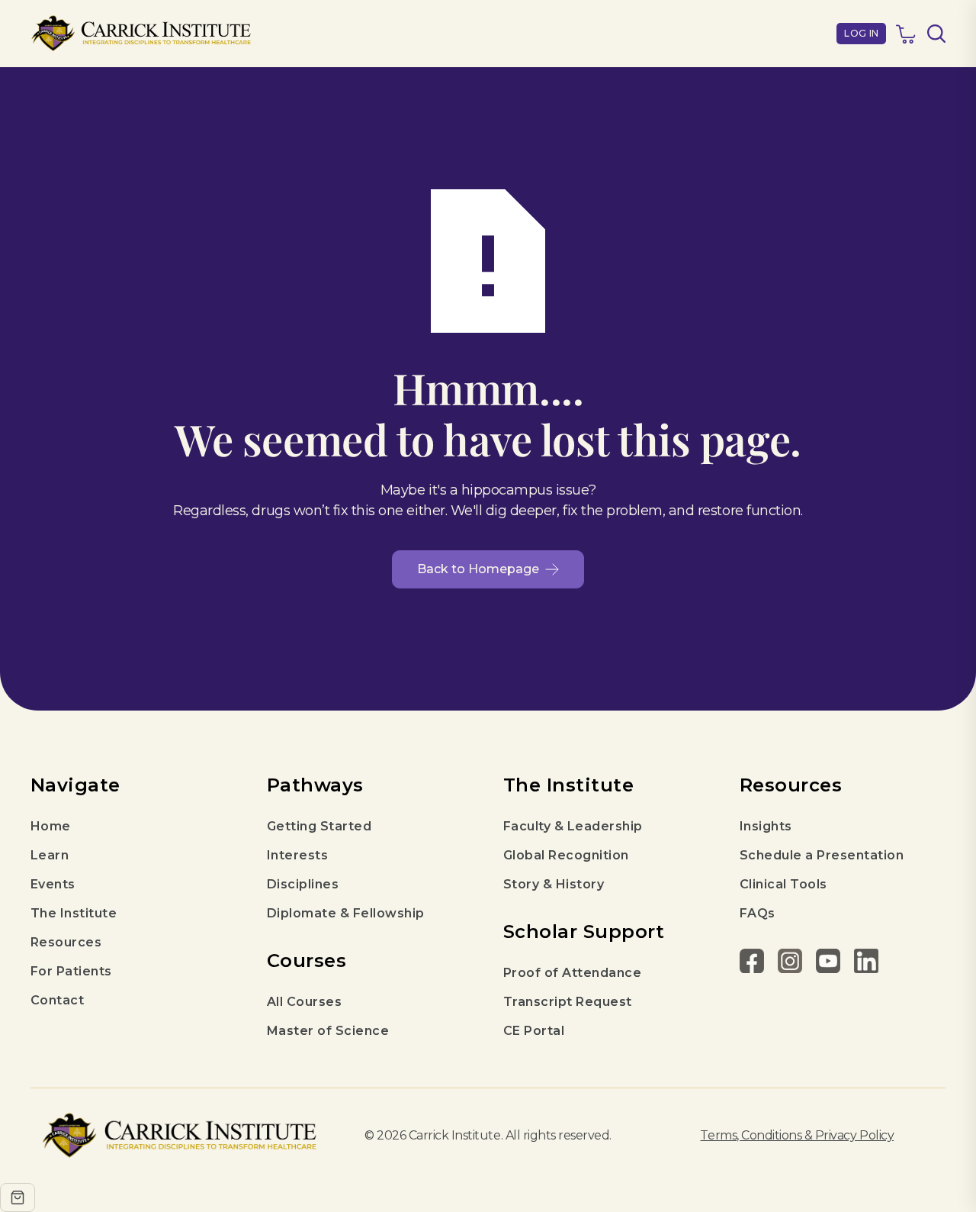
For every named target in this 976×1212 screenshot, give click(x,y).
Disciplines (303, 884)
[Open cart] (17, 1197)
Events (52, 884)
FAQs (757, 913)
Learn (49, 855)
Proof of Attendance (572, 972)
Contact (57, 1000)
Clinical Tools (783, 884)
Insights (766, 826)
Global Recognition (566, 855)
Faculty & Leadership (573, 826)
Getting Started (319, 826)
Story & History (553, 884)
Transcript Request (567, 1001)
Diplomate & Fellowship (346, 913)
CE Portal (533, 1030)
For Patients (71, 971)
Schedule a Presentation (822, 855)
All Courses (304, 1001)
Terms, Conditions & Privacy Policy (797, 1135)
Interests (297, 855)
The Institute (73, 913)
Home (50, 826)
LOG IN (861, 33)
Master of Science (328, 1030)
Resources (65, 942)
